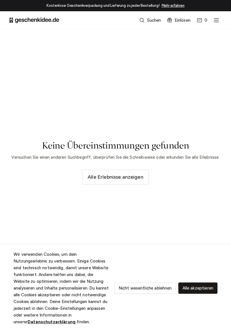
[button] (151, 20)
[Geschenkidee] (34, 20)
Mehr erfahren (173, 5)
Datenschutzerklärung (51, 321)
